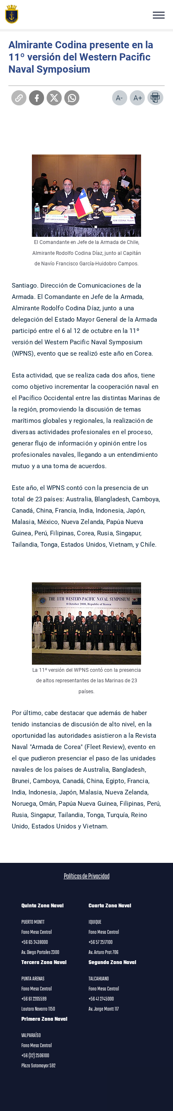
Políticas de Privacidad (87, 876)
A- (119, 97)
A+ (138, 97)
